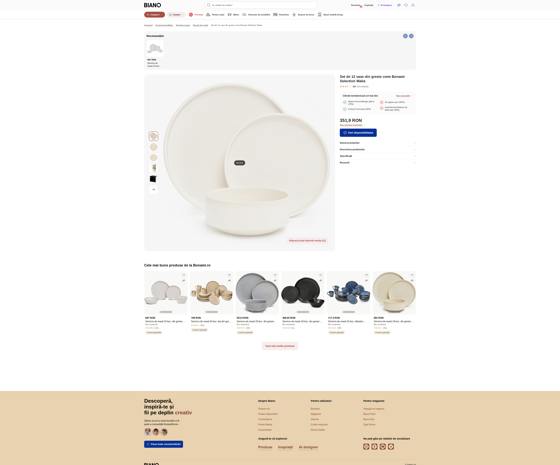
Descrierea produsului (352, 149)
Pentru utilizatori (321, 400)
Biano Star (368, 419)
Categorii (154, 14)
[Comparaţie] (183, 280)
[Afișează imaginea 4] (153, 168)
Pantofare (284, 14)
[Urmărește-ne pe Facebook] (374, 446)
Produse (265, 447)
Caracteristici (265, 430)
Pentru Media (265, 424)
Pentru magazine (373, 400)
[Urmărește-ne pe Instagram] (366, 446)
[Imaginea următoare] (185, 292)
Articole (315, 419)
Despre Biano (266, 400)
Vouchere (356, 6)
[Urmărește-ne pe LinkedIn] (391, 446)
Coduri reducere (319, 424)
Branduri (315, 408)
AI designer (386, 5)
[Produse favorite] (406, 5)
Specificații (346, 156)
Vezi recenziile (403, 96)
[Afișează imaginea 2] (153, 147)
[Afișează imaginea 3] (153, 157)
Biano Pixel (369, 414)
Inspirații (368, 5)
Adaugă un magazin (373, 408)
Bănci (236, 14)
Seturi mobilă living (333, 14)
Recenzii (344, 162)
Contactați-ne (265, 419)
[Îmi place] (183, 275)
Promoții (199, 14)
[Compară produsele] (399, 5)
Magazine (316, 414)
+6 (153, 189)
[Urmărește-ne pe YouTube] (383, 446)
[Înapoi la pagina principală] (158, 5)
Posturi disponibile (268, 414)
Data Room (369, 424)
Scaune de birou (306, 14)
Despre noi (264, 408)
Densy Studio (318, 430)
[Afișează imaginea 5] (153, 179)
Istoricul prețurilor (350, 143)
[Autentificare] (413, 5)
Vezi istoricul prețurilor (351, 125)
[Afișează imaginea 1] (153, 136)
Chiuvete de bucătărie (259, 14)
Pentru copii (218, 14)
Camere (176, 14)
